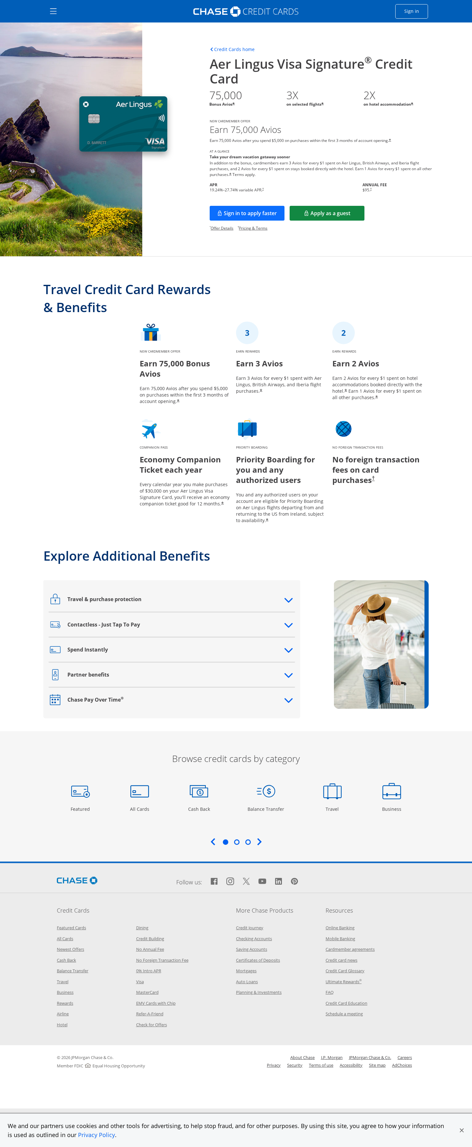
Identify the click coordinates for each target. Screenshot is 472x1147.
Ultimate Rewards (344, 982)
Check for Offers (151, 1025)
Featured (81, 809)
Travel (335, 809)
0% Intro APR (148, 971)
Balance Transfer (266, 809)
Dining (142, 928)
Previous (213, 841)
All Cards (140, 809)
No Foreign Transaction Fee (162, 960)
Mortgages (246, 971)
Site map (377, 1065)
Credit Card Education (346, 1003)
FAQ (330, 992)
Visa (140, 982)
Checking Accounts (254, 938)
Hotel (62, 1025)
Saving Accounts (251, 949)
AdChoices (402, 1065)
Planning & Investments (259, 992)
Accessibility (351, 1065)
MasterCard (147, 992)
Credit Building (150, 938)
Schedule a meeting (344, 1014)
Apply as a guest (337, 215)
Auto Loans (247, 982)
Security (294, 1065)
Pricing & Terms (253, 228)
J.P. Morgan (332, 1057)
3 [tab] (247, 841)
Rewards (65, 1003)
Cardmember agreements (350, 949)
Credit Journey (249, 928)
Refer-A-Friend (149, 1014)
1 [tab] (225, 841)
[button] (461, 1130)
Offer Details (222, 228)
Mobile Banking (340, 938)
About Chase (302, 1057)
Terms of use (321, 1065)
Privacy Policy (96, 1135)
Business (392, 809)
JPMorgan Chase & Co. (370, 1057)
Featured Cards (71, 928)
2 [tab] (236, 841)
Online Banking (340, 928)
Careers (405, 1057)
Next (259, 841)
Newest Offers (70, 949)
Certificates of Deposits (258, 960)
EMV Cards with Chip (156, 1003)
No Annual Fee (150, 949)
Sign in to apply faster (254, 215)
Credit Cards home (234, 49)
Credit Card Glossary (345, 971)
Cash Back (199, 809)
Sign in (416, 11)
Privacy (274, 1065)
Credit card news (341, 960)
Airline (63, 1014)
